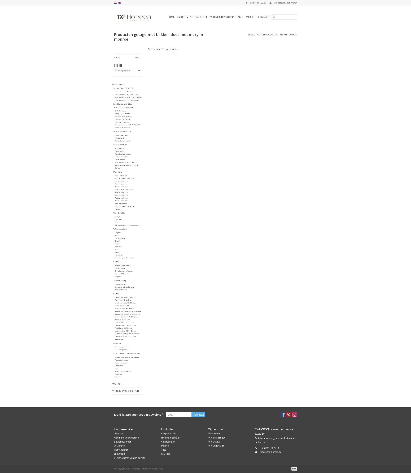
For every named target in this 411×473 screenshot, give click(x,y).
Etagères (118, 233)
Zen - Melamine (121, 204)
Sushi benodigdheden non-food (127, 165)
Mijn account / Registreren (285, 2)
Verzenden (119, 445)
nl (115, 3)
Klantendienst (121, 449)
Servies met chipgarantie (124, 107)
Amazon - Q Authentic (123, 116)
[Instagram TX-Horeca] (294, 414)
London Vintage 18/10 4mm (125, 303)
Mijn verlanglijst (216, 445)
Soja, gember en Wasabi (123, 371)
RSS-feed (166, 453)
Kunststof (118, 255)
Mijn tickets (214, 441)
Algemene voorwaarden (126, 437)
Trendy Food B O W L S (122, 88)
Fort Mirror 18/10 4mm (123, 328)
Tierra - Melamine (121, 181)
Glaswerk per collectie (123, 347)
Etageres (118, 277)
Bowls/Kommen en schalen (125, 162)
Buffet (115, 261)
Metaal (117, 244)
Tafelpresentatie (120, 229)
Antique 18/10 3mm (122, 320)
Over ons (118, 433)
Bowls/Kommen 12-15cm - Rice (126, 92)
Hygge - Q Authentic (122, 119)
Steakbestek (119, 339)
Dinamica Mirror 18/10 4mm (125, 337)
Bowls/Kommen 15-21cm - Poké (126, 95)
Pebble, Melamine (121, 198)
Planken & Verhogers (123, 265)
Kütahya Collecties (122, 122)
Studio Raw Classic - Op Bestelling (127, 314)
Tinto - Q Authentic (122, 128)
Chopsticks (119, 366)
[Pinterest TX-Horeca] (288, 414)
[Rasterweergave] (116, 65)
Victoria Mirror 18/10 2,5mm (125, 331)
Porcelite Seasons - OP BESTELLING (127, 125)
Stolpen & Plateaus (122, 274)
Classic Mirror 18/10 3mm (124, 322)
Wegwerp (118, 374)
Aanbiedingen (168, 441)
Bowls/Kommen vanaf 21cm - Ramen (128, 97)
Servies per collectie (122, 131)
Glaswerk (117, 343)
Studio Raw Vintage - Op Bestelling (128, 311)
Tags (258, 34)
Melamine (117, 172)
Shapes (117, 168)
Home (171, 16)
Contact (263, 16)
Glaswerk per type (121, 350)
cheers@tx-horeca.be (270, 451)
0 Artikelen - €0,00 (257, 2)
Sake (116, 368)
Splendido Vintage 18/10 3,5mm (127, 334)
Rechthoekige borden (123, 154)
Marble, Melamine (121, 192)
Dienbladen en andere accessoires (127, 225)
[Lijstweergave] (120, 65)
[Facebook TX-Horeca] (282, 414)
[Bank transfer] (293, 468)
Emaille (117, 241)
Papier (117, 252)
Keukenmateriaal (121, 363)
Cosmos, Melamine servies (125, 206)
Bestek (116, 293)
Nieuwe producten (170, 437)
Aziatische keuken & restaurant (126, 353)
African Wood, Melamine (124, 189)
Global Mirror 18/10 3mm (124, 308)
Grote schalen (120, 160)
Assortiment (185, 16)
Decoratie (118, 377)
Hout (117, 235)
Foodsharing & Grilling (122, 104)
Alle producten (168, 433)
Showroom (120, 453)
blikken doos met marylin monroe (279, 34)
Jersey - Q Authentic (122, 114)
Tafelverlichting (119, 280)
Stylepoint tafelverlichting (124, 287)
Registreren (214, 433)
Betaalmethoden (122, 441)
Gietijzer (118, 217)
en (119, 3)
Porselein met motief (122, 141)
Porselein (118, 219)
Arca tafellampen (121, 290)
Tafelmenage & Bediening (124, 258)
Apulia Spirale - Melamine (124, 178)
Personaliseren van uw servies (129, 457)
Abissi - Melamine (121, 187)
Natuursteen (120, 238)
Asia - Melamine (121, 176)
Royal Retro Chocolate (123, 300)
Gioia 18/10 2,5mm (122, 306)
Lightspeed (158, 468)
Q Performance (120, 111)
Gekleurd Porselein (122, 135)
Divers (117, 209)
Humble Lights (120, 284)
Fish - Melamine (121, 184)
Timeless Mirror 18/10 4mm (125, 325)
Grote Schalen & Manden (124, 271)
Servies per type (120, 144)
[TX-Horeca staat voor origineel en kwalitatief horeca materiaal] (135, 17)
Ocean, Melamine (121, 195)
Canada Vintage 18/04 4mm (125, 297)
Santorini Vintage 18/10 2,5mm (127, 317)
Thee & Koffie (119, 213)
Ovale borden (120, 151)
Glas (116, 222)
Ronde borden (120, 148)
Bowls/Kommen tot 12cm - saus (127, 100)
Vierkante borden (121, 157)
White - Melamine (121, 201)
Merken (250, 16)
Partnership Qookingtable (226, 16)
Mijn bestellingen (216, 437)
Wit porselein (120, 138)
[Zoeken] (273, 17)
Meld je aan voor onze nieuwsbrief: (138, 414)
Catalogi (201, 16)
